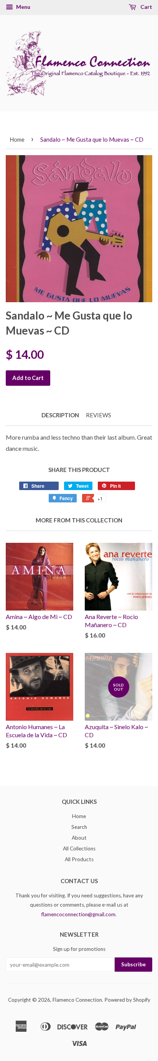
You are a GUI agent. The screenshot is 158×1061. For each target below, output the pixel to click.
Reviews (98, 415)
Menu (22, 6)
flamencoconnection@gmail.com (78, 914)
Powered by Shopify (127, 1000)
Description (60, 415)
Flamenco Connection (77, 1000)
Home (17, 139)
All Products (79, 859)
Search (79, 827)
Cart (145, 6)
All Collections (79, 848)
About (79, 838)
